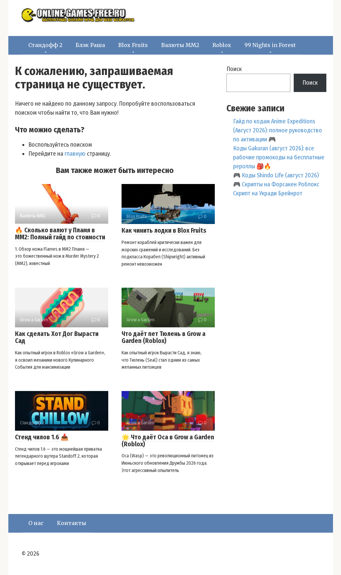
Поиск (234, 69)
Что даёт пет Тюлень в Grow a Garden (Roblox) (163, 337)
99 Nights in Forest (270, 45)
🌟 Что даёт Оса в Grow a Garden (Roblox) (168, 440)
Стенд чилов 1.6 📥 (42, 437)
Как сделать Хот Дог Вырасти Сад (57, 337)
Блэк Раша (90, 45)
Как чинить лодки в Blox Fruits (164, 230)
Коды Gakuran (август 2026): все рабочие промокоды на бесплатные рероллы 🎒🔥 (278, 157)
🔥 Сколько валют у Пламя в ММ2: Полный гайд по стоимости (60, 233)
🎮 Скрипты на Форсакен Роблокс (276, 184)
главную (75, 153)
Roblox (221, 45)
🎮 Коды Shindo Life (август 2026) (276, 175)
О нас (36, 523)
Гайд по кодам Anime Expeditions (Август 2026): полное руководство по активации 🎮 (277, 130)
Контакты (71, 523)
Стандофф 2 (45, 45)
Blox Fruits (133, 45)
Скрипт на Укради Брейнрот (267, 193)
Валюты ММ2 (180, 45)
